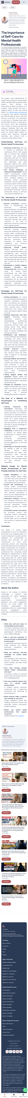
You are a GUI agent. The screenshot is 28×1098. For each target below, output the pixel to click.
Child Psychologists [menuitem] (7, 996)
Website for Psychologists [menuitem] (9, 971)
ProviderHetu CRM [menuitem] (7, 965)
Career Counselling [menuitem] (7, 1013)
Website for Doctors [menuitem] (7, 976)
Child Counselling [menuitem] (6, 1007)
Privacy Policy (14, 1043)
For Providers (14, 1096)
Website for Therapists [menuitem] (8, 974)
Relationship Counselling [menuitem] (8, 1010)
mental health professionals (18, 112)
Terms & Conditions (14, 1045)
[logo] (2, 2)
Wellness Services (23, 1096)
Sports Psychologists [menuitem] (8, 1001)
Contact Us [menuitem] (5, 946)
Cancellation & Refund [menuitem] (8, 1035)
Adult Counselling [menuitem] (7, 1004)
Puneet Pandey (6, 735)
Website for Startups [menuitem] (8, 982)
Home (4, 1096)
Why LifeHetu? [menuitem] (6, 943)
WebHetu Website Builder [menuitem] (9, 962)
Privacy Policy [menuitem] (6, 1032)
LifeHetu (20, 716)
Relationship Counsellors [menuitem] (8, 993)
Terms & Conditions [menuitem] (7, 1029)
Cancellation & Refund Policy (14, 1048)
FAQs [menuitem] (3, 1026)
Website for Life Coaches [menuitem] (9, 979)
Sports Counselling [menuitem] (7, 1016)
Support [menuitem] (4, 954)
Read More (6, 769)
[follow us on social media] (7, 1051)
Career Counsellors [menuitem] (7, 998)
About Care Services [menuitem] (7, 1023)
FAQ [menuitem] (3, 952)
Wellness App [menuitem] (5, 968)
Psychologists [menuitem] (6, 990)
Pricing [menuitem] (4, 949)
